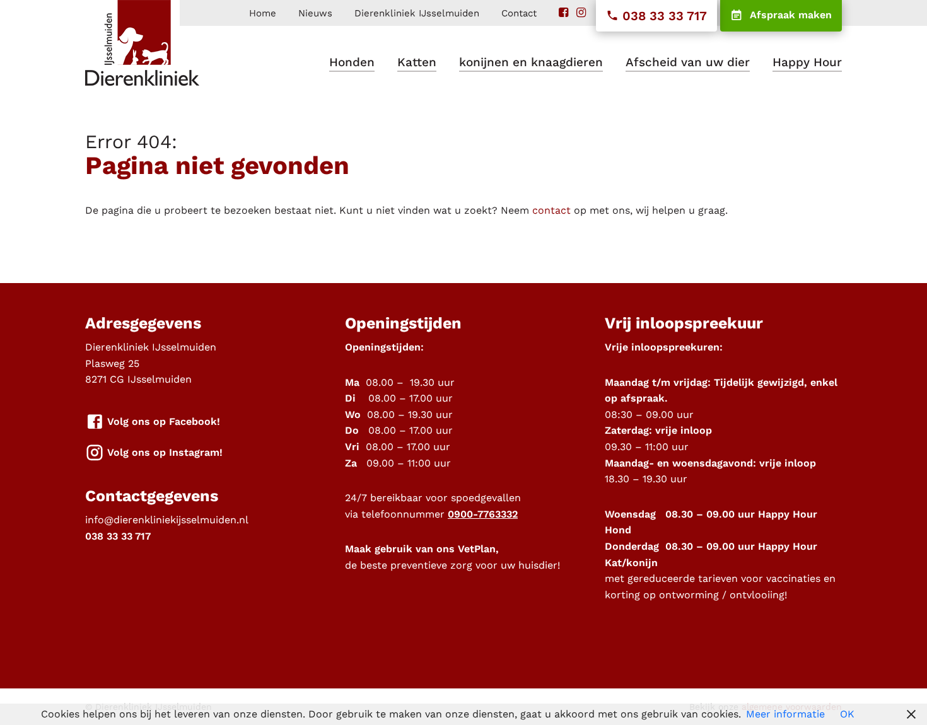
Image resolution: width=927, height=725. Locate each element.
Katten (416, 62)
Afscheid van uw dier (688, 62)
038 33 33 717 (663, 15)
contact (551, 210)
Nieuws (315, 13)
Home (262, 13)
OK (847, 714)
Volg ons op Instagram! (163, 452)
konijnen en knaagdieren (531, 62)
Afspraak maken (789, 15)
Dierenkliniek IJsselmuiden (416, 13)
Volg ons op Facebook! (162, 421)
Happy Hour (807, 62)
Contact (519, 13)
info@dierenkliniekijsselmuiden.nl (166, 520)
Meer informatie (785, 714)
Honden (352, 62)
